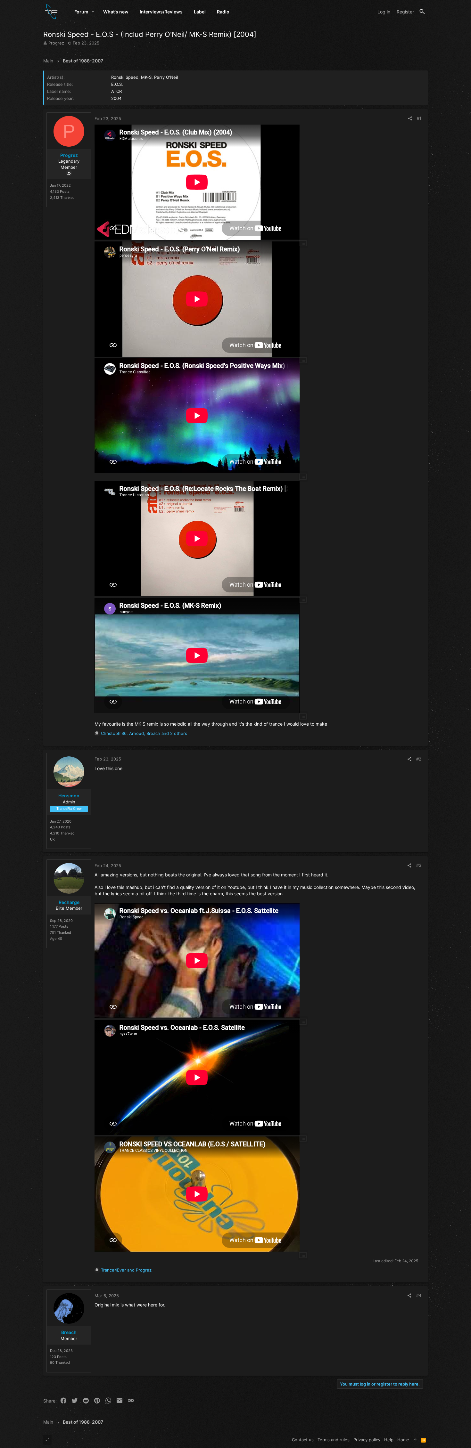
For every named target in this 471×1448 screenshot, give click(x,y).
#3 (418, 865)
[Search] (422, 11)
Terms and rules (334, 1439)
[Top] (415, 1439)
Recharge (69, 902)
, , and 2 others (144, 733)
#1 (419, 118)
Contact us (303, 1439)
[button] (93, 11)
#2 (418, 758)
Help (388, 1439)
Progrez (56, 42)
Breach (69, 1332)
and (126, 1270)
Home (403, 1439)
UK (52, 839)
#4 (418, 1295)
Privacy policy (366, 1439)
